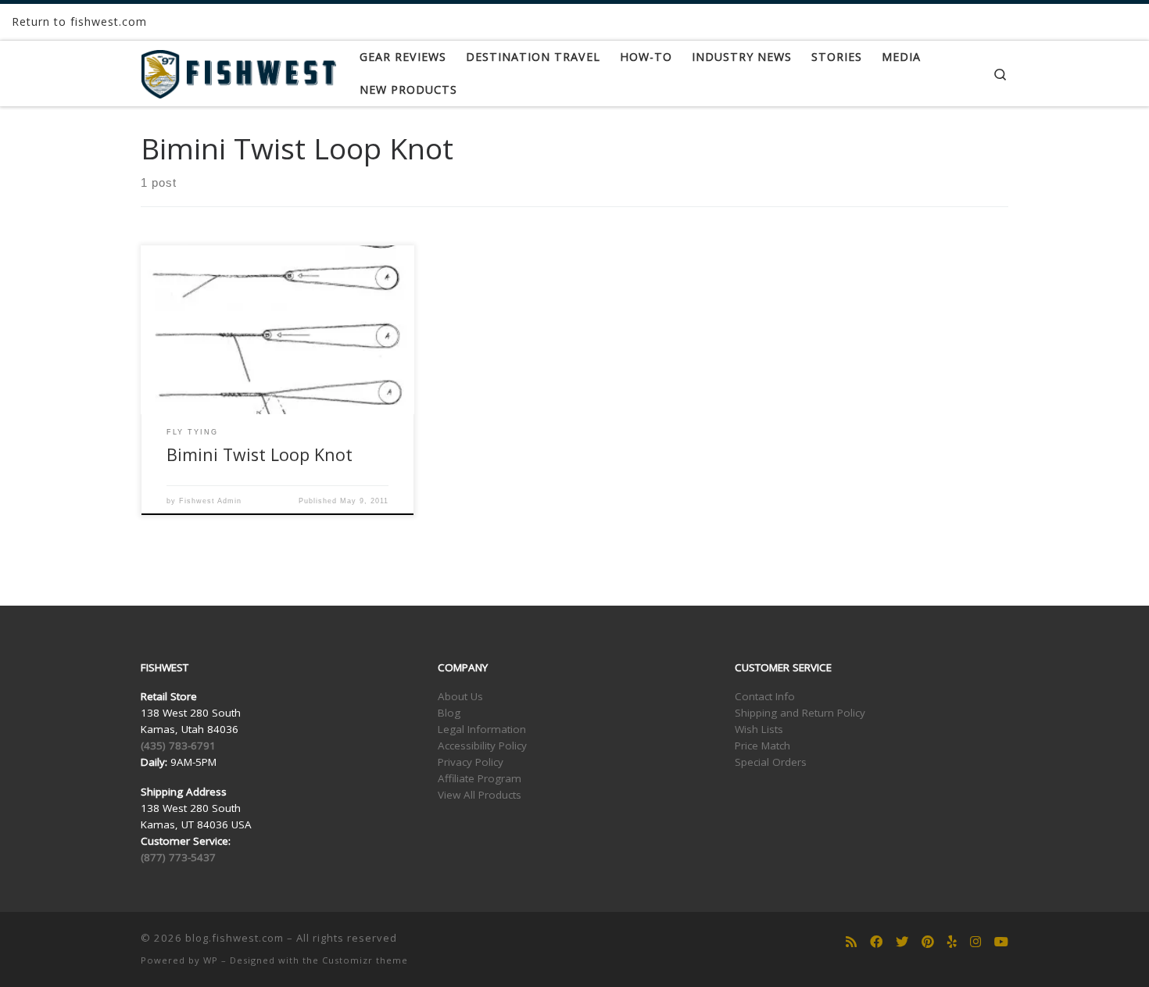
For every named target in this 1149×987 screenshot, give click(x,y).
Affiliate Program (479, 778)
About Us (460, 696)
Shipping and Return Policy (800, 713)
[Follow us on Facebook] (876, 942)
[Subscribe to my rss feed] (851, 942)
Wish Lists (759, 729)
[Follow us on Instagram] (975, 942)
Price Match (762, 745)
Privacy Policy (470, 762)
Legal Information (482, 729)
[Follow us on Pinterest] (928, 942)
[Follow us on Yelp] (952, 942)
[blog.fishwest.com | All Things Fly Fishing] (238, 71)
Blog (449, 713)
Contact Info (765, 696)
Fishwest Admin (210, 501)
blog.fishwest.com (234, 938)
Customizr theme (365, 960)
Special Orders (771, 762)
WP (210, 960)
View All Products (479, 795)
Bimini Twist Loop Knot (259, 454)
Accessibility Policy (482, 745)
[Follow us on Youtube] (1001, 942)
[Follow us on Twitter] (902, 942)
